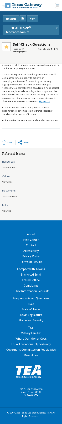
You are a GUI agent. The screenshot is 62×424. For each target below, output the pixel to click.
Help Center (31, 240)
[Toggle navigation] (57, 5)
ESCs (31, 304)
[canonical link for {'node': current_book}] (22, 18)
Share (26, 142)
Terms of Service (31, 262)
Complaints (31, 285)
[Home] (22, 5)
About (31, 234)
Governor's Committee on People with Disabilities (31, 352)
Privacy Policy (31, 256)
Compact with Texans (31, 269)
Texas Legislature (31, 315)
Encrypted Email (31, 274)
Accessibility (31, 251)
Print (10, 142)
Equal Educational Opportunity (31, 344)
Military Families (31, 333)
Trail (31, 327)
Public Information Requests (31, 291)
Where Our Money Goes (31, 338)
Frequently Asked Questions (31, 298)
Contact (31, 245)
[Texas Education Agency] (28, 371)
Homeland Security (31, 320)
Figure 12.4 (44, 101)
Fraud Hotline (31, 280)
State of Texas (31, 309)
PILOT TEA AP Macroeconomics (18, 30)
